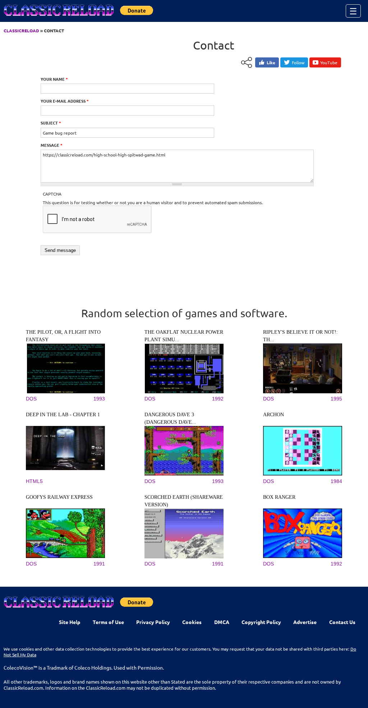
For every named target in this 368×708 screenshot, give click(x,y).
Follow (298, 62)
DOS (31, 399)
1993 (99, 399)
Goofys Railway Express (59, 497)
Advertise (305, 622)
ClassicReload (21, 30)
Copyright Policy (261, 622)
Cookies (192, 622)
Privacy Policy (153, 622)
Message (52, 145)
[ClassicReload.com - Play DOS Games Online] (58, 17)
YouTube (328, 62)
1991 (99, 564)
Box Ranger (279, 497)
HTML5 (34, 481)
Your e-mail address (65, 101)
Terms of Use (108, 622)
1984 (336, 481)
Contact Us (342, 622)
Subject (51, 123)
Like (271, 62)
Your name (54, 79)
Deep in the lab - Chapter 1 (63, 414)
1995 (336, 399)
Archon (273, 414)
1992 (218, 399)
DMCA (221, 622)
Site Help (69, 622)
